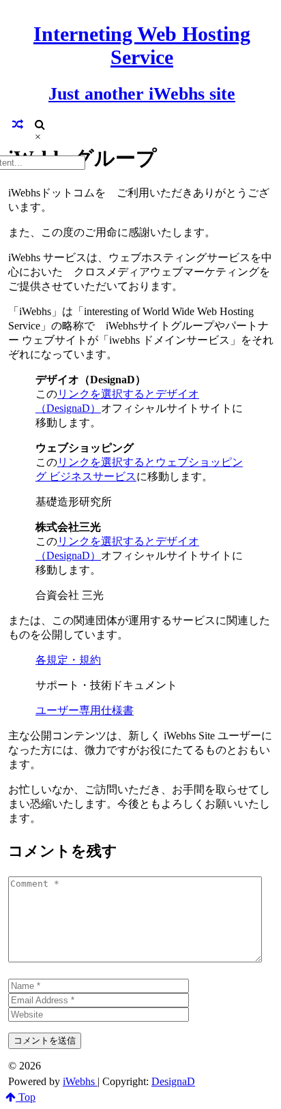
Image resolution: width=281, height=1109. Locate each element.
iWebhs (80, 1081)
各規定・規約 (68, 660)
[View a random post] (17, 124)
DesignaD (173, 1081)
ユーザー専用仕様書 (84, 710)
